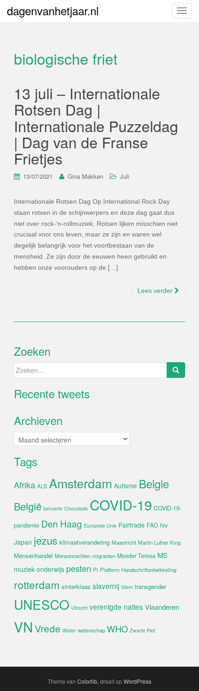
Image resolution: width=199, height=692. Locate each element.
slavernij (106, 586)
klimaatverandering (84, 542)
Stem (127, 586)
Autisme (125, 485)
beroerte (53, 508)
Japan (23, 541)
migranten (103, 555)
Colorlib (87, 681)
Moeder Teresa (136, 556)
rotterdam (37, 584)
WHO (117, 629)
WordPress (137, 681)
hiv (164, 525)
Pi (95, 569)
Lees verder (155, 290)
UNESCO (41, 604)
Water (69, 630)
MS (162, 555)
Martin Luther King (159, 542)
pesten (78, 568)
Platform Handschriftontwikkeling (138, 569)
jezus (45, 540)
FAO (152, 525)
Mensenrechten (72, 555)
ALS (42, 486)
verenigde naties (116, 606)
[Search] (176, 370)
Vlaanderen (162, 607)
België (28, 506)
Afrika (24, 485)
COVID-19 (121, 504)
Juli (124, 176)
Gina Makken (85, 176)
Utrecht (79, 607)
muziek (24, 569)
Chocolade (76, 508)
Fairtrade (131, 524)
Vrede (48, 628)
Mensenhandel (33, 555)
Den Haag (61, 523)
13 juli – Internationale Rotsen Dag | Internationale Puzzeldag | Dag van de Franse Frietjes (96, 125)
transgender (150, 586)
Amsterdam (80, 483)
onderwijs (50, 569)
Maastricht (124, 542)
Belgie (154, 483)
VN (23, 626)
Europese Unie (100, 525)
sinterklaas (76, 586)
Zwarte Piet (142, 630)
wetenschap (91, 630)
